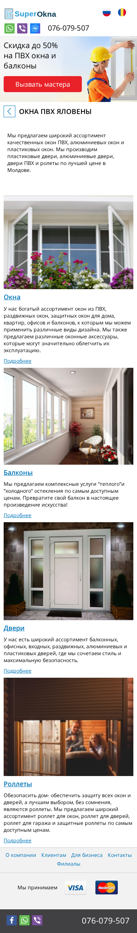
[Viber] (22, 28)
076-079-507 (106, 920)
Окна (12, 296)
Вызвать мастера (42, 84)
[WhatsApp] (9, 28)
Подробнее (17, 360)
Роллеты (18, 783)
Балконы (18, 472)
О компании (20, 854)
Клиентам (53, 854)
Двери (14, 627)
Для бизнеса (87, 854)
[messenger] (35, 28)
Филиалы (68, 863)
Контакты (120, 854)
